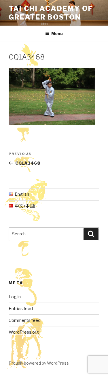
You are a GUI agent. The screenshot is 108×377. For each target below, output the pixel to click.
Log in (15, 296)
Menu (57, 33)
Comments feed (25, 320)
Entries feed (21, 308)
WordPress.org (24, 332)
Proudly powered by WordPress (39, 363)
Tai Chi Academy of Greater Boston (51, 12)
